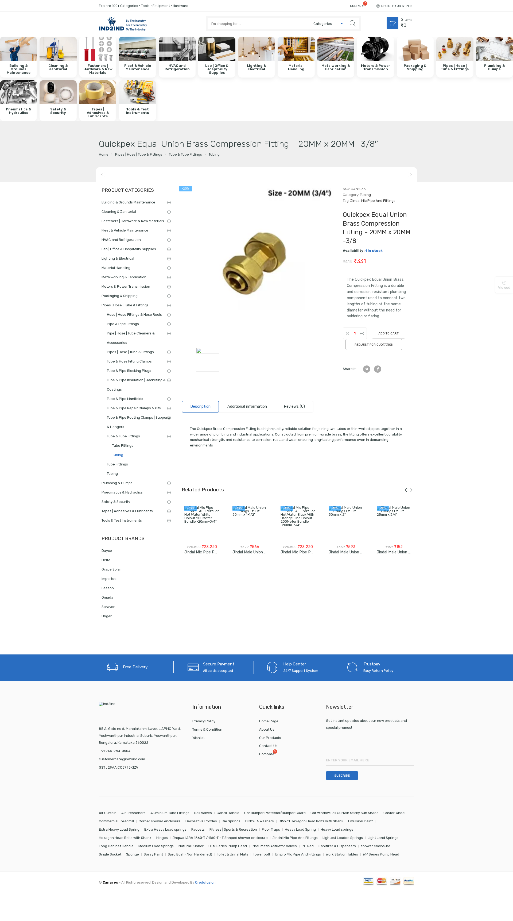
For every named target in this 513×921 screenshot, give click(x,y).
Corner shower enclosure (160, 821)
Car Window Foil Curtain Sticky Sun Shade (344, 813)
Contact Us (268, 746)
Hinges (162, 838)
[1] (258, 262)
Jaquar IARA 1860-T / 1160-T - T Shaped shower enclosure (220, 838)
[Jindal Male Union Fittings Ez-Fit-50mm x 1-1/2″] (249, 523)
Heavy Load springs (337, 829)
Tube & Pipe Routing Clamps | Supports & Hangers (139, 422)
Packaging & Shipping (120, 296)
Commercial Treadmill (116, 821)
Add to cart (388, 333)
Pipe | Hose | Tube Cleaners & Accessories (131, 338)
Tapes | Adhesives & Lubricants (127, 511)
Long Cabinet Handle (116, 846)
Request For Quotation (374, 344)
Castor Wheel (394, 813)
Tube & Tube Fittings (185, 154)
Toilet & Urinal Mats (232, 854)
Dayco (107, 551)
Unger (107, 616)
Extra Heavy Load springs (165, 829)
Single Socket (110, 854)
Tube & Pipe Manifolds (125, 399)
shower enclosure (375, 846)
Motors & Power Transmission (126, 286)
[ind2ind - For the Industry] (123, 24)
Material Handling (116, 268)
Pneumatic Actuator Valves (274, 846)
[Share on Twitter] (366, 369)
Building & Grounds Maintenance (128, 202)
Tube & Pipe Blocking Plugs (129, 371)
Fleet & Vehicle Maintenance (125, 230)
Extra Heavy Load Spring (119, 829)
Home (103, 154)
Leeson (108, 588)
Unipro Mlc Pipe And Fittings (298, 854)
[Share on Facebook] (377, 369)
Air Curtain (107, 813)
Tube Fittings (122, 446)
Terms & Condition (207, 729)
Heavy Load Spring (300, 829)
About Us (266, 729)
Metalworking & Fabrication (124, 277)
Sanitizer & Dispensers (337, 846)
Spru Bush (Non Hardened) (190, 854)
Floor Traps (271, 829)
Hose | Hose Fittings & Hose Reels (134, 315)
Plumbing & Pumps (117, 483)
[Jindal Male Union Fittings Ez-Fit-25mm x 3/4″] (394, 523)
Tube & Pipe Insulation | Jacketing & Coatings (136, 384)
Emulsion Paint (360, 821)
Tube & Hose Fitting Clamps (129, 361)
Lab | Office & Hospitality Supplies (129, 249)
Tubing (214, 154)
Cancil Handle (228, 813)
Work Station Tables (342, 854)
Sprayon (108, 607)
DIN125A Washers (259, 821)
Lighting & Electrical (118, 258)
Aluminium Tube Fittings (169, 813)
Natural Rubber (191, 846)
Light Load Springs (383, 838)
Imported (109, 579)
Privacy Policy (203, 721)
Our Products (270, 738)
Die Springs (231, 821)
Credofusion (205, 882)
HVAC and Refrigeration (121, 240)
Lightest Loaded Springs (342, 838)
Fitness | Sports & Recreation (233, 829)
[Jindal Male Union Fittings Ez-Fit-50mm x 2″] (346, 523)
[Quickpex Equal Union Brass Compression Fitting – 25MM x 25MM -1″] (411, 174)
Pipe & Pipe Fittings (123, 324)
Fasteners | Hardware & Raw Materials (133, 221)
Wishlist (198, 738)
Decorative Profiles (201, 821)
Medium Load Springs (156, 846)
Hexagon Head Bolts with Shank (125, 838)
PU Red (308, 846)
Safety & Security (116, 502)
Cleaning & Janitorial (119, 212)
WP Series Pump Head (381, 854)
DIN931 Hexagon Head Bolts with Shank (311, 821)
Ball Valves (203, 813)
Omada (107, 597)
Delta (106, 560)
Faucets (198, 829)
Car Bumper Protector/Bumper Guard (275, 813)
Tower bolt (261, 854)
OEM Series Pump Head (227, 846)
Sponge (132, 854)
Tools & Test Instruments (122, 520)
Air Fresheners (133, 813)
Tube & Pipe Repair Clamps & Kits (134, 408)
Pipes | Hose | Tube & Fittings (138, 154)
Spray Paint (153, 854)
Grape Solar (111, 569)
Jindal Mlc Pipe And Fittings (372, 201)
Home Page (268, 721)
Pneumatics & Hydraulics (122, 492)
